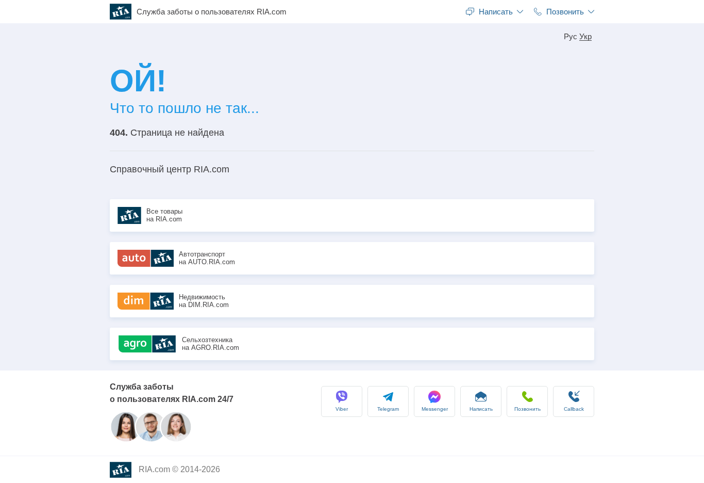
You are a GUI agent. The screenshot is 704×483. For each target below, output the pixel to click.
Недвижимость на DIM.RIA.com (204, 301)
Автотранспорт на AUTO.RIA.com (207, 258)
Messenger (435, 409)
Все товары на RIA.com (164, 215)
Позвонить (527, 409)
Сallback (574, 409)
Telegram (388, 409)
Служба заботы (212, 11)
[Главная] (123, 12)
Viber (342, 409)
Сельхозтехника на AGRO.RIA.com (210, 344)
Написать (481, 409)
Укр (585, 37)
